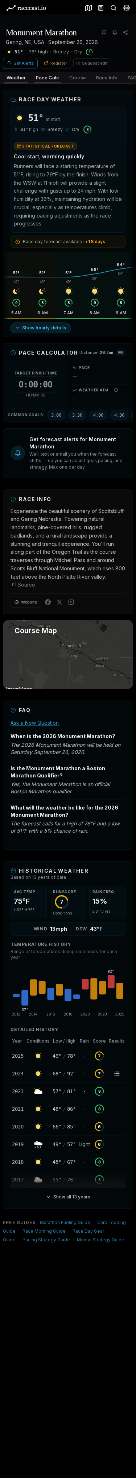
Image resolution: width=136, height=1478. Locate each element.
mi (120, 352)
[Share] (125, 32)
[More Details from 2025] (18, 1056)
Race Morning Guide (44, 1231)
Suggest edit (95, 63)
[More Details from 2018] (18, 1162)
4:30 (119, 415)
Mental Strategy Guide (100, 1239)
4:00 (98, 415)
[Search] (112, 8)
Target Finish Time (35, 373)
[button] (68, 453)
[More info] (116, 390)
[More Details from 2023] (18, 1091)
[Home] (26, 8)
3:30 (77, 415)
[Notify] (115, 32)
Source (26, 585)
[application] (68, 992)
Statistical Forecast (48, 146)
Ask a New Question (35, 723)
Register (58, 63)
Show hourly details (44, 327)
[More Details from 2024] (18, 1073)
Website (29, 602)
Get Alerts (23, 63)
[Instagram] (71, 602)
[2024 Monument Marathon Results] (117, 1073)
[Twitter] (59, 602)
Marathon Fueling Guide (65, 1222)
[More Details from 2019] (18, 1144)
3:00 (56, 415)
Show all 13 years (71, 1196)
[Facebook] (48, 602)
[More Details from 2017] (18, 1179)
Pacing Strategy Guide (46, 1239)
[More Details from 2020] (18, 1126)
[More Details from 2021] (18, 1109)
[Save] (104, 32)
